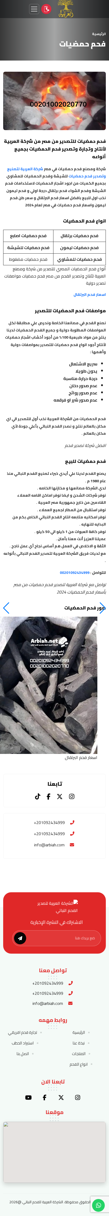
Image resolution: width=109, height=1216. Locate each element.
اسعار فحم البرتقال (90, 294)
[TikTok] (37, 796)
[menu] (34, 9)
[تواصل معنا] (46, 9)
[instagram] (77, 1097)
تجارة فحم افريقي (22, 1032)
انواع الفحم (79, 1064)
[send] (20, 938)
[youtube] (28, 1097)
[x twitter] (61, 1097)
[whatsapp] (98, 1205)
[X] (60, 796)
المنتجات (78, 1054)
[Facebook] (48, 796)
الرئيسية (99, 34)
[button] (6, 608)
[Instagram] (71, 796)
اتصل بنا (22, 1054)
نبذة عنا (78, 1043)
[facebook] (44, 1097)
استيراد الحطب (23, 1043)
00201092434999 (74, 572)
